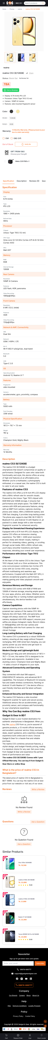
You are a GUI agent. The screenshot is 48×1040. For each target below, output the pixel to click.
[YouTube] (26, 978)
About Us (35, 995)
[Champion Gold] (18, 111)
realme (12, 724)
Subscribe (40, 963)
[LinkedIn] (30, 978)
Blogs (29, 995)
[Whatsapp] (45, 1026)
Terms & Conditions (20, 1006)
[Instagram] (21, 978)
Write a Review (38, 789)
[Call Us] (45, 1021)
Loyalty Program (34, 1006)
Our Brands (13, 995)
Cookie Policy (30, 1016)
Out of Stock (7, 144)
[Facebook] (17, 978)
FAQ (9, 1006)
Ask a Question (38, 822)
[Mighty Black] (11, 111)
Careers (22, 995)
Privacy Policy (18, 1016)
